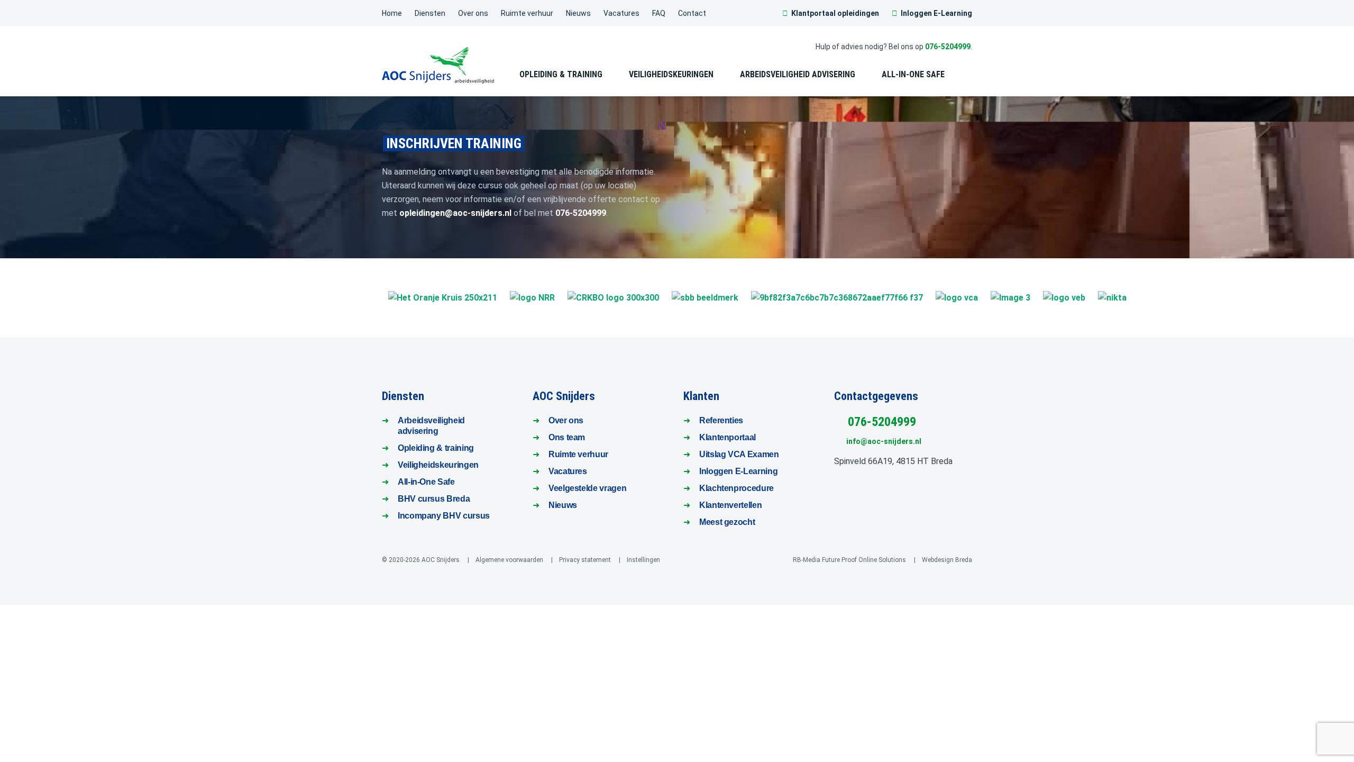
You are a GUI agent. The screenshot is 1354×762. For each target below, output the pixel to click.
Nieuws (578, 13)
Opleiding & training (436, 447)
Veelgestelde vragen (587, 488)
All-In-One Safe (913, 74)
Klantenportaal (727, 437)
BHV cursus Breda (434, 498)
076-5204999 (948, 46)
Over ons (473, 13)
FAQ (658, 13)
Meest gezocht (727, 522)
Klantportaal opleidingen (835, 13)
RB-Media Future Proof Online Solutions (849, 560)
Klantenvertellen (730, 505)
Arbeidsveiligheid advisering (797, 74)
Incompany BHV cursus (444, 515)
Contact (692, 13)
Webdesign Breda (947, 560)
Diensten (430, 13)
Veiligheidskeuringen (671, 74)
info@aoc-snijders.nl (881, 441)
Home (392, 13)
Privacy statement (585, 560)
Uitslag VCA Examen (739, 454)
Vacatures (621, 13)
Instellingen (643, 560)
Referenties (721, 420)
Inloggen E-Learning (936, 13)
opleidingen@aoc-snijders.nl (455, 213)
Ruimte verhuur (527, 13)
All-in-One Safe (426, 481)
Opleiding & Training (560, 74)
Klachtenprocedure (736, 488)
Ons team (566, 437)
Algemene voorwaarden (509, 560)
